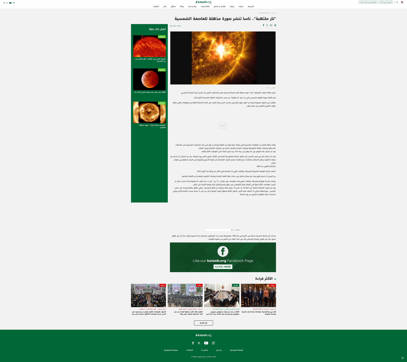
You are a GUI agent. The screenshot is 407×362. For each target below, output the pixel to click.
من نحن (219, 350)
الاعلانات (189, 350)
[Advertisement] (223, 214)
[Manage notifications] (402, 358)
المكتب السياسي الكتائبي (232, 309)
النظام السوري (192, 309)
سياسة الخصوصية (171, 350)
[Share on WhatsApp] (271, 25)
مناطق (173, 6)
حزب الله (200, 309)
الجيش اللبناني (182, 309)
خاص (165, 6)
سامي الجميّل (162, 309)
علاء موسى (273, 309)
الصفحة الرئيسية (236, 350)
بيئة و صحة (192, 6)
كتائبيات (156, 6)
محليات (241, 6)
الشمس (273, 88)
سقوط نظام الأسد (217, 309)
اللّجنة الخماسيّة (257, 309)
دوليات (232, 6)
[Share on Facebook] (263, 25)
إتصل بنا (204, 350)
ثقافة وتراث (205, 6)
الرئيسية (251, 6)
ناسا (268, 88)
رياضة (182, 6)
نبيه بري (265, 309)
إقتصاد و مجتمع (219, 6)
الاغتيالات (141, 309)
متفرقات (161, 37)
